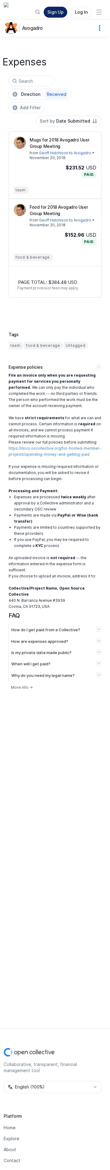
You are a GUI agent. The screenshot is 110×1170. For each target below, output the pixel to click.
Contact (12, 1160)
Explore (11, 1138)
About (10, 1149)
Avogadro (32, 28)
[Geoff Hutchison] (20, 143)
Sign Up (55, 12)
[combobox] (68, 121)
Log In (81, 12)
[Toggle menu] (99, 12)
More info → (22, 687)
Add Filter (30, 107)
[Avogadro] (12, 28)
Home (10, 1127)
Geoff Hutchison (53, 153)
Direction (43, 94)
